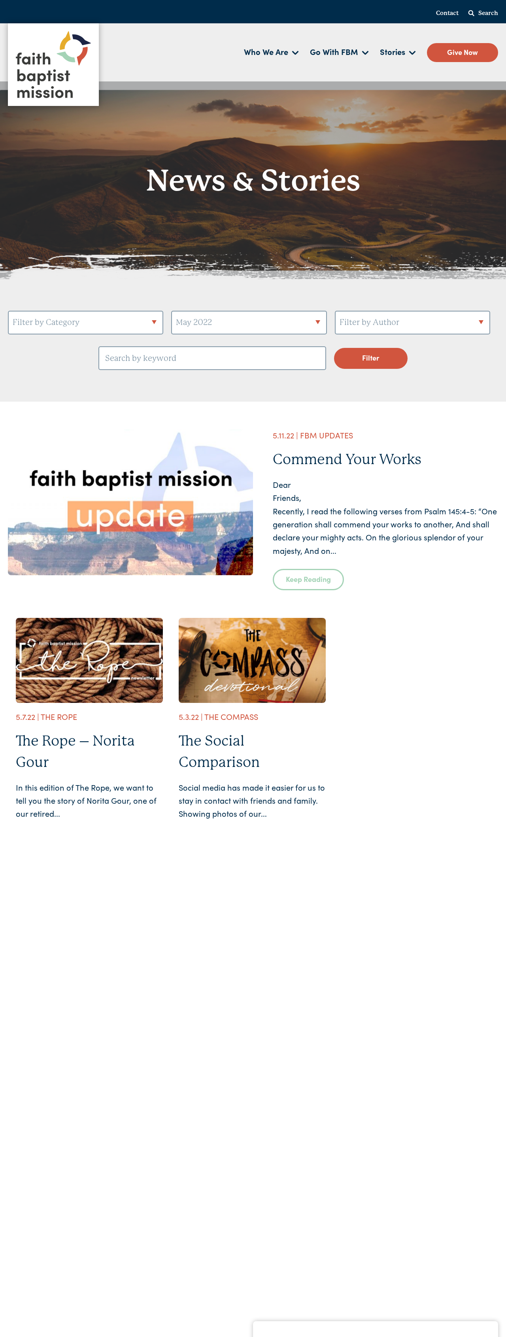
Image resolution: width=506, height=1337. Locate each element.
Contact (447, 13)
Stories (392, 51)
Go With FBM (334, 51)
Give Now (462, 52)
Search (488, 13)
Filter (370, 358)
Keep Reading (308, 579)
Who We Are (266, 51)
